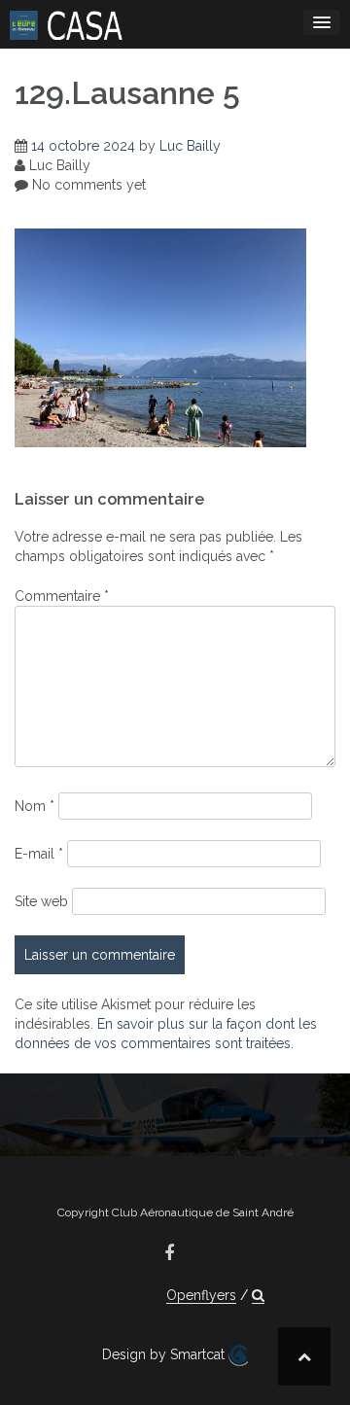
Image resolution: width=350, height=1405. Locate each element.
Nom (34, 806)
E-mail (39, 853)
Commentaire (62, 596)
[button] (258, 1295)
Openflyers (201, 1295)
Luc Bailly (190, 146)
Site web (41, 901)
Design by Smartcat (165, 1354)
